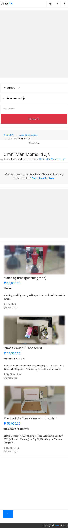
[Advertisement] (34, 44)
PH (6, 3)
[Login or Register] (64, 3)
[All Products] (50, 3)
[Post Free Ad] (57, 3)
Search (35, 119)
